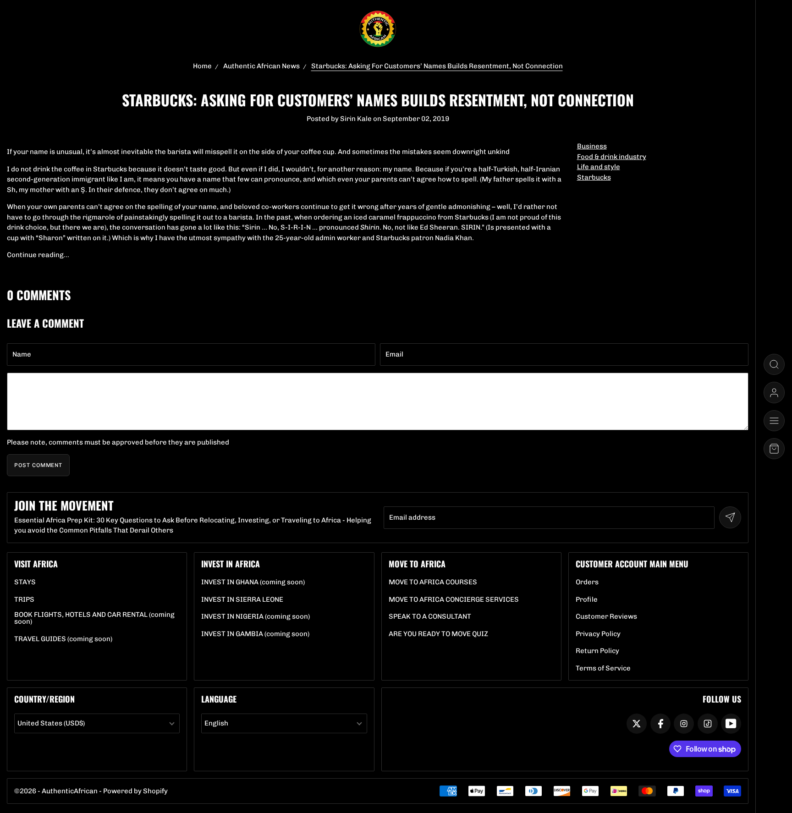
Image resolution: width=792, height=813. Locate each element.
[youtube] (731, 724)
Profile (587, 599)
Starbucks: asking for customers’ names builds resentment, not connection (437, 66)
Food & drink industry (611, 157)
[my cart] (774, 448)
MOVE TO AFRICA (417, 564)
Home (202, 66)
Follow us (722, 699)
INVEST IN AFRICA (230, 564)
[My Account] (774, 392)
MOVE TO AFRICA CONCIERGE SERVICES (454, 599)
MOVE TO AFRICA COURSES (433, 582)
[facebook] (660, 724)
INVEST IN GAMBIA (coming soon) (255, 634)
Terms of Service (603, 668)
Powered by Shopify (135, 791)
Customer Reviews (606, 616)
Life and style (598, 167)
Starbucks (594, 177)
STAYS (25, 582)
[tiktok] (708, 724)
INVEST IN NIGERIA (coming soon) (255, 616)
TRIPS (24, 599)
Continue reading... (38, 255)
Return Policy (597, 651)
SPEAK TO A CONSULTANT (430, 616)
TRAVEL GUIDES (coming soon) (63, 639)
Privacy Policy (598, 634)
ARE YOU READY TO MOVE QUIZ (438, 634)
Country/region (44, 699)
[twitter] (637, 724)
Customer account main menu (632, 564)
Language (218, 699)
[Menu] (774, 420)
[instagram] (684, 724)
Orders (587, 582)
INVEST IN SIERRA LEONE (242, 599)
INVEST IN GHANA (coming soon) (253, 582)
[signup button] (730, 517)
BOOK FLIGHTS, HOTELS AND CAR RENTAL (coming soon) (97, 618)
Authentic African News (261, 66)
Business (592, 146)
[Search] (774, 364)
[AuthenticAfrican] (377, 29)
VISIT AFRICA (36, 564)
